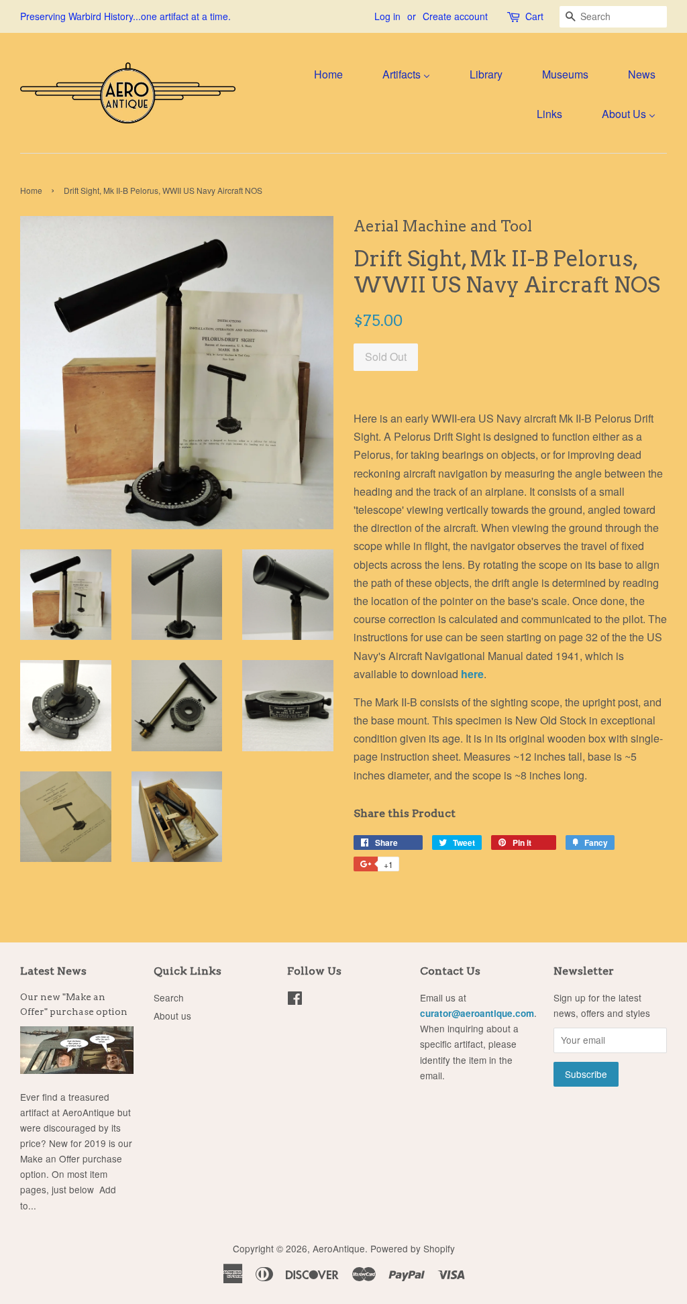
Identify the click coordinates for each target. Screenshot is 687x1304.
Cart (534, 16)
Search (169, 997)
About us (172, 1015)
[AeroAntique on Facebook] (295, 1000)
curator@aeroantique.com (477, 1013)
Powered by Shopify (412, 1248)
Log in (387, 16)
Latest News (53, 971)
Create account (455, 16)
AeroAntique (339, 1248)
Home (31, 190)
